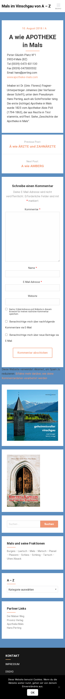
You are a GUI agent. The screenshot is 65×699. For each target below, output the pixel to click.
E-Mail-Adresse (32, 282)
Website (32, 296)
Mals (32, 551)
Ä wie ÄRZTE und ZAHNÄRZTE (32, 146)
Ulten (10, 558)
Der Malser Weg (15, 616)
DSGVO (10, 671)
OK (32, 692)
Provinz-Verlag (15, 620)
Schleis (25, 555)
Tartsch (47, 555)
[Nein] (58, 686)
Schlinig (36, 555)
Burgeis (11, 551)
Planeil (52, 551)
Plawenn (14, 555)
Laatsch (22, 551)
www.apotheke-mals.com (22, 77)
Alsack (17, 558)
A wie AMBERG (32, 166)
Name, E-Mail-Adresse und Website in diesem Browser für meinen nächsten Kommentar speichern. (30, 311)
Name (32, 268)
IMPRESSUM (12, 664)
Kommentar (32, 209)
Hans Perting (14, 627)
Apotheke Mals (15, 624)
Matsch (42, 551)
